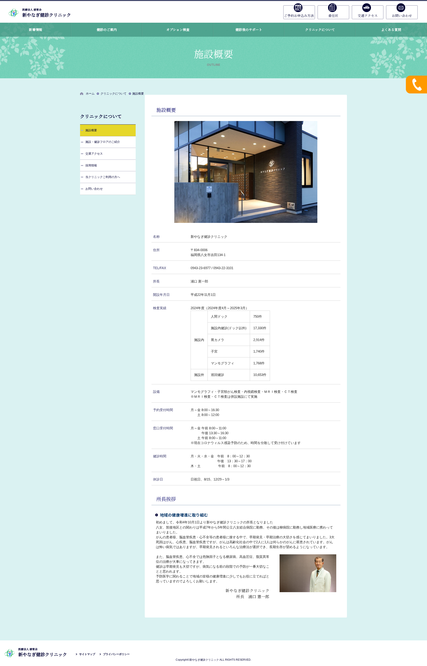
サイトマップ (87, 654)
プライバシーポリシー (116, 654)
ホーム (90, 93)
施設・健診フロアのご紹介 (102, 141)
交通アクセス (368, 15)
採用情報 (91, 165)
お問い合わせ (402, 15)
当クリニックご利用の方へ (102, 177)
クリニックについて (114, 93)
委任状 (333, 15)
